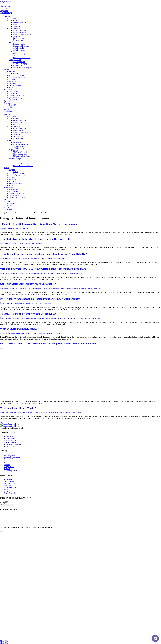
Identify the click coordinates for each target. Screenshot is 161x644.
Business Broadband (20, 22)
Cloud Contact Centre (20, 56)
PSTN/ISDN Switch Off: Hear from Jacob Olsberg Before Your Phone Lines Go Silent (48, 343)
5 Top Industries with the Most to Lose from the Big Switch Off (35, 239)
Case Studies (8, 89)
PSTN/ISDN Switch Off (21, 30)
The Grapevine (14, 97)
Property (12, 71)
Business (12, 79)
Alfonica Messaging (20, 64)
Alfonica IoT (17, 66)
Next (3, 422)
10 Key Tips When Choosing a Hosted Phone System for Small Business (40, 298)
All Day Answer (19, 62)
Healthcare (12, 83)
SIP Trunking (17, 36)
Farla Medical (13, 93)
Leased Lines (17, 24)
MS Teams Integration (20, 54)
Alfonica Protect (18, 50)
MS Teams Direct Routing (22, 58)
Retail (11, 87)
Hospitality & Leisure (16, 75)
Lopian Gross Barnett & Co (18, 95)
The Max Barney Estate (17, 99)
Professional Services (16, 85)
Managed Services (15, 60)
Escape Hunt (13, 91)
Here (47, 213)
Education (12, 81)
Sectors (6, 70)
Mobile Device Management (23, 68)
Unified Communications (22, 34)
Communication (14, 28)
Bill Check (12, 18)
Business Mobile (19, 44)
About (6, 109)
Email (2, 502)
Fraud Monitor (18, 40)
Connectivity (13, 20)
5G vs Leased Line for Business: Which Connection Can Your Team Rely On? (43, 254)
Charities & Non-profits (17, 77)
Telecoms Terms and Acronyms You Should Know (28, 313)
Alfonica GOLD (19, 48)
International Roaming (21, 46)
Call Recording (18, 38)
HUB (11, 107)
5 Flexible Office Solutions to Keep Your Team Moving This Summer (38, 224)
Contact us (8, 111)
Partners (7, 101)
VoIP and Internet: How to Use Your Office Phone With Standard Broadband (43, 268)
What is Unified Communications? (19, 328)
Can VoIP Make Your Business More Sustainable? (28, 283)
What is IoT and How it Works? (18, 408)
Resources (8, 103)
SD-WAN (16, 26)
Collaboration (13, 52)
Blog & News (13, 105)
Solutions (7, 16)
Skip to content (5, 1)
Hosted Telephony (19, 32)
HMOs (15, 73)
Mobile (11, 42)
